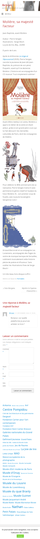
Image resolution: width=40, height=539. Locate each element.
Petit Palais (9, 511)
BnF (26, 405)
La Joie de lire (28, 449)
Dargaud (7, 416)
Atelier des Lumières (18, 405)
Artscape (7, 5)
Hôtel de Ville (7, 442)
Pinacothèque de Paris (25, 512)
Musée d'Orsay (11, 472)
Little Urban (8, 453)
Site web (4, 384)
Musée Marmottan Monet (25, 502)
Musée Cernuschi (9, 466)
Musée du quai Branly (17, 491)
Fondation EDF (8, 426)
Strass (11, 313)
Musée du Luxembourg (14, 487)
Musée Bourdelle (13, 463)
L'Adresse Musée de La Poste (11, 449)
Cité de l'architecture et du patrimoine (18, 413)
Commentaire (4, 350)
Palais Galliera (29, 507)
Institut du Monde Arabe (20, 442)
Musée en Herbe (8, 496)
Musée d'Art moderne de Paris (17, 469)
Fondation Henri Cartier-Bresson (17, 429)
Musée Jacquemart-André (14, 499)
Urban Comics (20, 515)
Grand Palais (26, 439)
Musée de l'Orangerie (11, 476)
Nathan (17, 507)
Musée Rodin (7, 507)
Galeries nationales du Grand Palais (17, 434)
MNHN (5, 463)
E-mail (4, 376)
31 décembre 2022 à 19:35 (25, 313)
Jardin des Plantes (8, 446)
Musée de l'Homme (27, 473)
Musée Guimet (22, 495)
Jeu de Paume (21, 445)
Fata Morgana (9, 288)
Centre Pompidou (15, 409)
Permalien (20, 279)
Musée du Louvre (14, 483)
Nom (4, 367)
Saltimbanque (8, 515)
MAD (17, 453)
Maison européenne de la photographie (14, 458)
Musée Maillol (8, 502)
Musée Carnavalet (25, 463)
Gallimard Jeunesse (11, 439)
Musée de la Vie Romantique (12, 479)
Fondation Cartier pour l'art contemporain (15, 421)
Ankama (7, 405)
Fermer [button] (20, 536)
